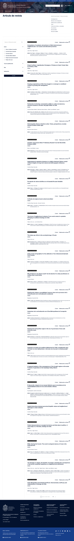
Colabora (65, 11)
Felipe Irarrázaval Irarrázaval (12, 57)
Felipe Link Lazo (9, 59)
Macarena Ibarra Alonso (42, 109)
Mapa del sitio (58, 535)
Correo (69, 0)
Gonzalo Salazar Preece (32, 449)
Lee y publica (42, 11)
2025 (57, 42)
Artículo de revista (32, 80)
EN (63, 5)
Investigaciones (54, 19)
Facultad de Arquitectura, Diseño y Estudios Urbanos (38, 0)
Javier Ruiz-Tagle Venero (32, 50)
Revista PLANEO (54, 31)
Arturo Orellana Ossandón (11, 49)
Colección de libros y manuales (57, 26)
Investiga (31, 11)
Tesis (52, 24)
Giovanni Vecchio (41, 203)
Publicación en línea (64, 42)
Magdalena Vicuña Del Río (32, 298)
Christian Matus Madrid (11, 55)
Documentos (53, 27)
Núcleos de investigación (56, 20)
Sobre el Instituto (8, 11)
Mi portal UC (62, 0)
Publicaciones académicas (56, 22)
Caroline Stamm (9, 53)
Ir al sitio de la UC (7, 0)
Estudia (19, 11)
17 (53, 496)
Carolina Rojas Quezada (11, 51)
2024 (57, 158)
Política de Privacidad (60, 533)
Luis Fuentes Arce (38, 221)
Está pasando (54, 11)
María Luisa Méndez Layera (53, 109)
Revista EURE (54, 29)
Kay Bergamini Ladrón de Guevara (34, 390)
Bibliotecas (54, 0)
